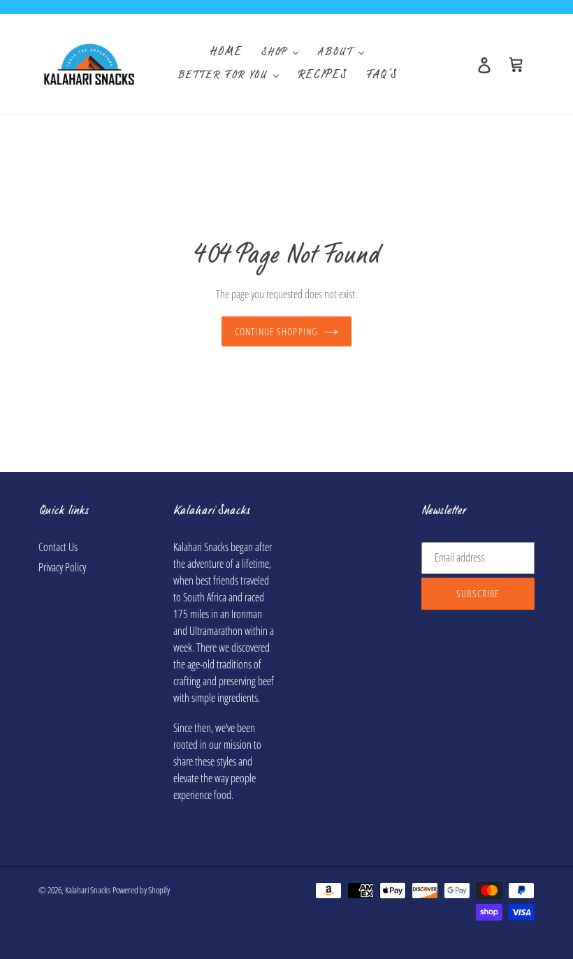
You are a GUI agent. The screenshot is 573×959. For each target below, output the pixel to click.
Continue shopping (276, 331)
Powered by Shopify (141, 890)
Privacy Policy (62, 567)
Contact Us (58, 547)
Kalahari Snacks (87, 890)
